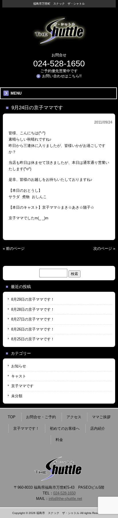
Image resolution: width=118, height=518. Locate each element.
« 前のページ (14, 248)
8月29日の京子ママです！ (32, 299)
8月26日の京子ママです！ (32, 329)
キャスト (18, 376)
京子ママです (22, 386)
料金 (59, 440)
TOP (11, 417)
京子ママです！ (26, 428)
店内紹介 (97, 428)
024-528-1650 (59, 63)
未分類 (16, 396)
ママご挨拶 (101, 417)
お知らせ (18, 366)
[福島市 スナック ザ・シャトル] (59, 44)
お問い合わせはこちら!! (62, 76)
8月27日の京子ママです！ (32, 319)
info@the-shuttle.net (65, 498)
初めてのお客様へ (65, 428)
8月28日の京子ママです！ (32, 309)
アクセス (73, 417)
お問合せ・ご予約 (41, 417)
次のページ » (104, 248)
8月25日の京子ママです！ (32, 339)
